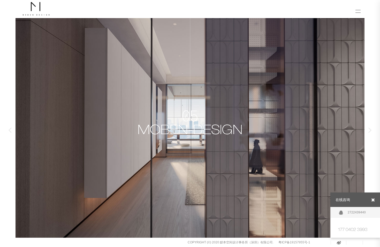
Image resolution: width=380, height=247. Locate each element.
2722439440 (357, 212)
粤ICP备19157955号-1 (294, 242)
